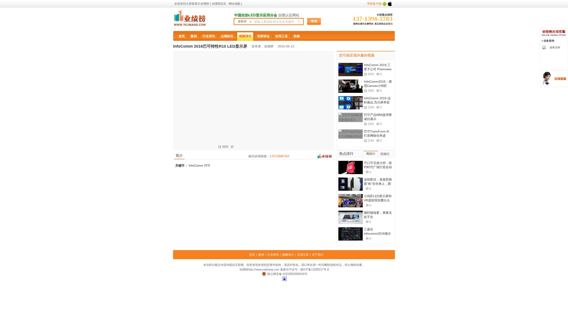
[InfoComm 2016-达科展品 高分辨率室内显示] (350, 102)
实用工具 (281, 36)
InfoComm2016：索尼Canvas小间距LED (378, 86)
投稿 (297, 36)
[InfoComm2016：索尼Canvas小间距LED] (350, 86)
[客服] (545, 47)
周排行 (370, 154)
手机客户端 (374, 3)
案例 (194, 36)
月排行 (384, 154)
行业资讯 (209, 36)
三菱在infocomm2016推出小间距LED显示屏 (377, 233)
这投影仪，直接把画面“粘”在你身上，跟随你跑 (378, 184)
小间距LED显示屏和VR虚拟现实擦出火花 (378, 200)
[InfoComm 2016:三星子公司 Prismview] (350, 69)
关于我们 (317, 254)
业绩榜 (243, 269)
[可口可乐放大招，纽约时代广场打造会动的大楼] (350, 167)
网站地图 (234, 3)
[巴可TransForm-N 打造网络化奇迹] (350, 136)
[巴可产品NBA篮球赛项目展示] (350, 119)
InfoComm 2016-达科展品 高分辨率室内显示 (377, 102)
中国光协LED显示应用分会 (255, 15)
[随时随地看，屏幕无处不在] (350, 217)
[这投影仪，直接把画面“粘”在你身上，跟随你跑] (350, 184)
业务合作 (555, 47)
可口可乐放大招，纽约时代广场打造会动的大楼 (378, 167)
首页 (182, 36)
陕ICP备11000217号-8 (314, 269)
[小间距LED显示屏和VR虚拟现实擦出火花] (350, 200)
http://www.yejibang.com (263, 269)
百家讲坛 (263, 36)
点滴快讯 (227, 36)
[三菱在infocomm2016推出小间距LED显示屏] (350, 234)
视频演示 (245, 36)
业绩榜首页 (219, 3)
